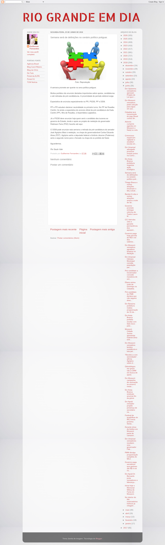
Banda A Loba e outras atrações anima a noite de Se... (131, 198)
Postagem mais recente (63, 229)
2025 (125, 39)
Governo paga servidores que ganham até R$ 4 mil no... (131, 466)
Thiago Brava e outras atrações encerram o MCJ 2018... (131, 186)
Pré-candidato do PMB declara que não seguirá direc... (131, 296)
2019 (125, 59)
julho (127, 82)
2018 (125, 63)
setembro (129, 76)
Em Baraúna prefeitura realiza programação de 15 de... (131, 308)
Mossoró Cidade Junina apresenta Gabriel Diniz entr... (131, 334)
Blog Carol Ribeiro (34, 67)
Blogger (99, 539)
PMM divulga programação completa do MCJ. (131, 456)
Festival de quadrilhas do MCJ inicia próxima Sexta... (131, 419)
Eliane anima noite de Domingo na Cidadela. (131, 285)
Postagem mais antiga (102, 229)
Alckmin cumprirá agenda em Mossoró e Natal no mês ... (131, 127)
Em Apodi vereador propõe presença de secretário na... (131, 407)
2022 (125, 49)
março (128, 517)
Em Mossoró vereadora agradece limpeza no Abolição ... (130, 249)
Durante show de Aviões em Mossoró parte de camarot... (131, 431)
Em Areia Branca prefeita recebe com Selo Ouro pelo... (131, 320)
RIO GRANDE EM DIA (81, 16)
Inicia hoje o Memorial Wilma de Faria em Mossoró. (130, 490)
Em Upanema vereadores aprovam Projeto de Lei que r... (130, 93)
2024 (125, 42)
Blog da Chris (32, 70)
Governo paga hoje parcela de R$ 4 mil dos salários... (131, 238)
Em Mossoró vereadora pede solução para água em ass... (131, 104)
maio (127, 510)
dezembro (129, 66)
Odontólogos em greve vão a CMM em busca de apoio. (131, 371)
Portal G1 (31, 79)
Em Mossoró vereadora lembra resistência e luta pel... (131, 347)
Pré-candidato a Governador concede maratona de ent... (131, 275)
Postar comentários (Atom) (68, 238)
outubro (128, 72)
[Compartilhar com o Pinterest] (103, 153)
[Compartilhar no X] (98, 153)
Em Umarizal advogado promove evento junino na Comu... (131, 151)
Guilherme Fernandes (34, 47)
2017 (125, 528)
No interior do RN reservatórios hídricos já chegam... (131, 501)
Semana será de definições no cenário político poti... (131, 176)
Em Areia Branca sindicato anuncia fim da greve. (130, 394)
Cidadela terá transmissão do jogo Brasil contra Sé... (131, 115)
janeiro (128, 524)
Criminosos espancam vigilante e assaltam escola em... (131, 140)
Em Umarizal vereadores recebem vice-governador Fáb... (130, 444)
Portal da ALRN (33, 76)
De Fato (30, 73)
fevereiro (129, 520)
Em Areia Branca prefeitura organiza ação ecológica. (130, 164)
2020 (125, 56)
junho (127, 86)
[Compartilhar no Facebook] (100, 153)
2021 (125, 52)
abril (127, 513)
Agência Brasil (33, 64)
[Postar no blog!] (95, 153)
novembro (129, 69)
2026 (125, 35)
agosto (128, 79)
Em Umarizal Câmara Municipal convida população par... (130, 262)
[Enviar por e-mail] (93, 153)
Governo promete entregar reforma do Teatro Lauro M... (131, 211)
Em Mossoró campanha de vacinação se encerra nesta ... (131, 382)
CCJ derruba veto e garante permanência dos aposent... (131, 225)
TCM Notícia (32, 82)
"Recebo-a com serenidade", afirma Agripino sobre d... (131, 359)
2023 (125, 46)
